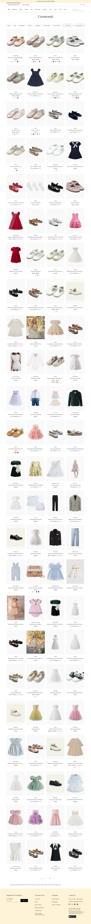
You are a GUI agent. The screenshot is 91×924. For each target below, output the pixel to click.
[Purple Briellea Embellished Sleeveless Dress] (35, 817)
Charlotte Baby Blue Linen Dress (55, 588)
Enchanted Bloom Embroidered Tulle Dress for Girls (36, 658)
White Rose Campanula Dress (75, 834)
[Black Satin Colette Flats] (55, 186)
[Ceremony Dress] (55, 468)
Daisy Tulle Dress (35, 729)
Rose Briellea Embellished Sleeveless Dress (36, 448)
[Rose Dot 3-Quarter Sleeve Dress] (75, 747)
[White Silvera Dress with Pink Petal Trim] (75, 255)
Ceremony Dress (55, 485)
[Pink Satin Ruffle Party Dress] (75, 220)
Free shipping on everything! (45, 1)
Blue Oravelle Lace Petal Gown (16, 414)
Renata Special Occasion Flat (55, 271)
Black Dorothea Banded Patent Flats (16, 307)
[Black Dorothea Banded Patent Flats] (16, 291)
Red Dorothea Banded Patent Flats (16, 202)
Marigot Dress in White (16, 868)
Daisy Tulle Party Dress (75, 729)
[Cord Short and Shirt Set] (35, 398)
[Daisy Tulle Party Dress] (75, 712)
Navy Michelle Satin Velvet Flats (75, 130)
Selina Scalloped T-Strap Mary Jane (55, 378)
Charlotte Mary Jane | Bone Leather (75, 307)
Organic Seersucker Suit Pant (75, 553)
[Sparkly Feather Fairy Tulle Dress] (16, 608)
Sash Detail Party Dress (15, 519)
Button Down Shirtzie (35, 378)
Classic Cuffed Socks (35, 202)
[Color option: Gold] (53, 98)
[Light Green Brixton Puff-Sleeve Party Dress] (35, 783)
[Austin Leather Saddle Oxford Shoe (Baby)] (75, 676)
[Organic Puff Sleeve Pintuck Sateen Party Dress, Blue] (35, 77)
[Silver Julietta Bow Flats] (55, 114)
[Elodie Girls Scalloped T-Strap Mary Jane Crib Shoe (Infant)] (55, 291)
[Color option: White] (19, 61)
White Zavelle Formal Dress (55, 729)
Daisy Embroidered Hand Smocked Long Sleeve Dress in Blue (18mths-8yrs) (75, 799)
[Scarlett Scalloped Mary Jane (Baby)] (35, 676)
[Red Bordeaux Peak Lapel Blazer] (55, 537)
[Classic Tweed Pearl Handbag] (35, 571)
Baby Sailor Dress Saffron (36, 624)
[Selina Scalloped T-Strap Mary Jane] (55, 362)
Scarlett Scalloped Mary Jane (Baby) (36, 692)
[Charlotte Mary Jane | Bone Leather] (75, 291)
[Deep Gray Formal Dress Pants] (55, 503)
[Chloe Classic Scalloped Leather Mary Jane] (16, 41)
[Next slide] (63, 1)
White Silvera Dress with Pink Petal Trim (75, 271)
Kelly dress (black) (55, 868)
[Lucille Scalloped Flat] (35, 255)
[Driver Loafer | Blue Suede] (55, 783)
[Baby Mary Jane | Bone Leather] (16, 712)
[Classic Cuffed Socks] (35, 186)
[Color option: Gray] (57, 98)
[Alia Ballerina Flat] (16, 114)
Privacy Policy (38, 910)
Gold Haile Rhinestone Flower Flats (75, 448)
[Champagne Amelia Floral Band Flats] (75, 327)
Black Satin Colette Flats (55, 202)
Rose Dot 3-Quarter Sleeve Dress (75, 763)
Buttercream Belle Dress (35, 344)
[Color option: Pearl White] (19, 134)
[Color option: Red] (39, 61)
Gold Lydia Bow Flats (16, 692)
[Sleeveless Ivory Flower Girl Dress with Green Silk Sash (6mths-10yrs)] (75, 571)
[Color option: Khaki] (56, 170)
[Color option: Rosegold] (35, 61)
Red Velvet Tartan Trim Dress (15, 271)
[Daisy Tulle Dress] (35, 712)
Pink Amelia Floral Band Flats (35, 763)
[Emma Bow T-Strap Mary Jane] (16, 432)
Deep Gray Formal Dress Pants (55, 519)
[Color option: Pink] (57, 61)
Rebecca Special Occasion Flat (55, 57)
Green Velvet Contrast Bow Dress (15, 485)
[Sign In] (81, 4)
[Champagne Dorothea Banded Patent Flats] (35, 220)
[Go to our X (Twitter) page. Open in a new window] (72, 904)
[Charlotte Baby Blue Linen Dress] (55, 571)
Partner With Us (55, 899)
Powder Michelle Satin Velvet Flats (35, 307)
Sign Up (24, 900)
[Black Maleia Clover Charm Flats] (16, 642)
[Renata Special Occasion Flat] (55, 255)
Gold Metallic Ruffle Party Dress (35, 485)
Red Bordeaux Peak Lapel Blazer (55, 553)
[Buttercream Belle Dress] (35, 327)
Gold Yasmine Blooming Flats (35, 868)
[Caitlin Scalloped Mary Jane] (75, 77)
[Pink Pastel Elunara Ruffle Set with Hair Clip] (55, 398)
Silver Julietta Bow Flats (55, 130)
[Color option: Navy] (17, 61)
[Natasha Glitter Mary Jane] (16, 77)
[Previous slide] (27, 1)
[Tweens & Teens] (26, 4)
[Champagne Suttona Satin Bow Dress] (55, 327)
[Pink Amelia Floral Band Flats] (35, 747)
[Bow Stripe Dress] (55, 817)
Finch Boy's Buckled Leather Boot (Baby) (56, 166)
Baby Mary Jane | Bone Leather (16, 729)
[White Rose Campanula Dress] (75, 817)
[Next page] (52, 878)
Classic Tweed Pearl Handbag (36, 588)
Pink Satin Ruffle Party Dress (75, 237)
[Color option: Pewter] (55, 61)
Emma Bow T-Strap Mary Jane (16, 448)
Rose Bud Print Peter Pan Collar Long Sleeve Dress (16, 344)
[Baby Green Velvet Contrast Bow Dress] (55, 608)
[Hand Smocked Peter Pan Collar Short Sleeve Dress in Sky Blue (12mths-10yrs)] (16, 747)
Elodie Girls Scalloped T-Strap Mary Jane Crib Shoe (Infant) (56, 307)
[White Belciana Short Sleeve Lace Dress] (75, 608)
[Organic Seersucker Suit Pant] (75, 537)
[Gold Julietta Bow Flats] (35, 150)
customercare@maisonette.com (76, 901)
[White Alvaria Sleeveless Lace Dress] (75, 642)
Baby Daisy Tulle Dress (55, 692)
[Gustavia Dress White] (16, 362)
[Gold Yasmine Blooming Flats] (35, 852)
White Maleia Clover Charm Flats (55, 237)
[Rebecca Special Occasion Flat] (55, 41)
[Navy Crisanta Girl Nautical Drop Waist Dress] (75, 150)
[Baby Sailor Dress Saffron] (35, 608)
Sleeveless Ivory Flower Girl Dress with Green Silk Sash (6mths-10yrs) (75, 588)
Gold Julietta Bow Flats (35, 166)
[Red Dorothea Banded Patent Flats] (16, 186)
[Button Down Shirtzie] (35, 362)
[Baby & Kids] (14, 5)
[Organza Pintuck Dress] (75, 362)
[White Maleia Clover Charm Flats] (55, 220)
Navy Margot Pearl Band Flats (75, 868)
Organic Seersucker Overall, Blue (15, 588)
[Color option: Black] (33, 134)
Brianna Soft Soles (75, 57)
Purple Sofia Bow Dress (75, 485)
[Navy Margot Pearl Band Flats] (75, 852)
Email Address (10, 898)
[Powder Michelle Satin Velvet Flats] (35, 291)
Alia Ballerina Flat (16, 130)
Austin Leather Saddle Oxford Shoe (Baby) (75, 692)
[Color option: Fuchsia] (33, 61)
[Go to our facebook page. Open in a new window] (74, 904)
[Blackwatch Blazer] (75, 398)
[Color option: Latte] (39, 134)
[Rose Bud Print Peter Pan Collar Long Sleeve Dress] (16, 327)
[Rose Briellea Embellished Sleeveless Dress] (35, 432)
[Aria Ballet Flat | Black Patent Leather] (16, 537)
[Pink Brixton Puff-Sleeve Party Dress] (16, 817)
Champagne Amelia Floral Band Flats (75, 344)
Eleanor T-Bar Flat (35, 130)
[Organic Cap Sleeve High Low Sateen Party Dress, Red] (16, 220)
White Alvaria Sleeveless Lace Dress (75, 658)
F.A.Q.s (36, 901)
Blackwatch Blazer (75, 414)
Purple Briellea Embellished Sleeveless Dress (36, 834)
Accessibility (54, 901)
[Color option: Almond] (13, 61)
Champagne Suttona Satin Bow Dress (56, 344)
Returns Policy (38, 904)
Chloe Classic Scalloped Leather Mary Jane (16, 57)
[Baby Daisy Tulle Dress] (55, 676)
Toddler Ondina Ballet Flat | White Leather (56, 763)
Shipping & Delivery (39, 907)
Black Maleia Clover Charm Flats (15, 658)
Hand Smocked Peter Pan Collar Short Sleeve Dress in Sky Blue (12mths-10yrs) (16, 763)
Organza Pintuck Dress (75, 378)
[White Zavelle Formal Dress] (55, 712)
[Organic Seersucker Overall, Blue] (16, 571)
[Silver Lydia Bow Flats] (55, 432)
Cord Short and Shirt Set (35, 414)
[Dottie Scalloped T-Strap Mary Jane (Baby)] (55, 77)
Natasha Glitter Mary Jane (16, 93)
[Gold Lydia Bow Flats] (16, 676)
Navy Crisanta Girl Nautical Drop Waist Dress (75, 166)
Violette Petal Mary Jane (15, 166)
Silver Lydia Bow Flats (55, 448)
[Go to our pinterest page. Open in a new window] (77, 904)
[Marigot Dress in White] (16, 852)
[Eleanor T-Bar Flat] (35, 114)
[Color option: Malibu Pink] (15, 134)
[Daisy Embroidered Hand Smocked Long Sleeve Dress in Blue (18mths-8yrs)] (75, 783)
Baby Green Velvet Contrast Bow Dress (56, 624)
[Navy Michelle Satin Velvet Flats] (75, 114)
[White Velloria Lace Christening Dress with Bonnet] (55, 642)
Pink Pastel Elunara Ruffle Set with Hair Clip (56, 414)
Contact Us (37, 899)
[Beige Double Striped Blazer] (75, 503)
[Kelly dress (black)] (55, 852)
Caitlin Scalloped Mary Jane (75, 93)
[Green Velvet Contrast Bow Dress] (16, 468)
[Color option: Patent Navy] (55, 98)
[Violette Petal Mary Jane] (16, 150)
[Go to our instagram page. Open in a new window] (69, 904)
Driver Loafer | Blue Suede (55, 799)
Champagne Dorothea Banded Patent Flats (36, 237)
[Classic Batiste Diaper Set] (35, 503)
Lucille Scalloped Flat (35, 271)
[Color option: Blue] (36, 592)
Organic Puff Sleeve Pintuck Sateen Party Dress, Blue (36, 93)
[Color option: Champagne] (15, 61)
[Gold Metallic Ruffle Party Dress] (35, 468)
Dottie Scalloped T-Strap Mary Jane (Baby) (56, 93)
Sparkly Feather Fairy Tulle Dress (15, 624)
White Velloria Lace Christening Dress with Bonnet (56, 658)
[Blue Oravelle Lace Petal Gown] (16, 398)
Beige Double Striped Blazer (75, 519)
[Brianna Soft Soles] (75, 41)
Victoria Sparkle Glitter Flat (35, 57)
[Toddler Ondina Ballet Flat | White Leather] (55, 747)
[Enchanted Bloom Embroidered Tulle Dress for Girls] (35, 642)
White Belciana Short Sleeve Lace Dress (75, 624)
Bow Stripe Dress (55, 834)
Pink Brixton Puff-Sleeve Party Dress (16, 834)
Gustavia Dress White (16, 378)
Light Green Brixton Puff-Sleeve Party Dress (36, 799)
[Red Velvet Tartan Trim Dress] (16, 255)
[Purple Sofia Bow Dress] (75, 468)
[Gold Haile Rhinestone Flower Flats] (75, 432)
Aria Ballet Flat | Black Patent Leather (16, 553)
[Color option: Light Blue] (59, 98)
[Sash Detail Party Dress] (16, 503)
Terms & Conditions (56, 904)
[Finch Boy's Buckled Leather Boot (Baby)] (55, 150)
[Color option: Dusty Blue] (37, 134)
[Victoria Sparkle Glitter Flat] (35, 41)
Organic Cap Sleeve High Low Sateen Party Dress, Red (16, 237)
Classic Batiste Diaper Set (35, 519)
